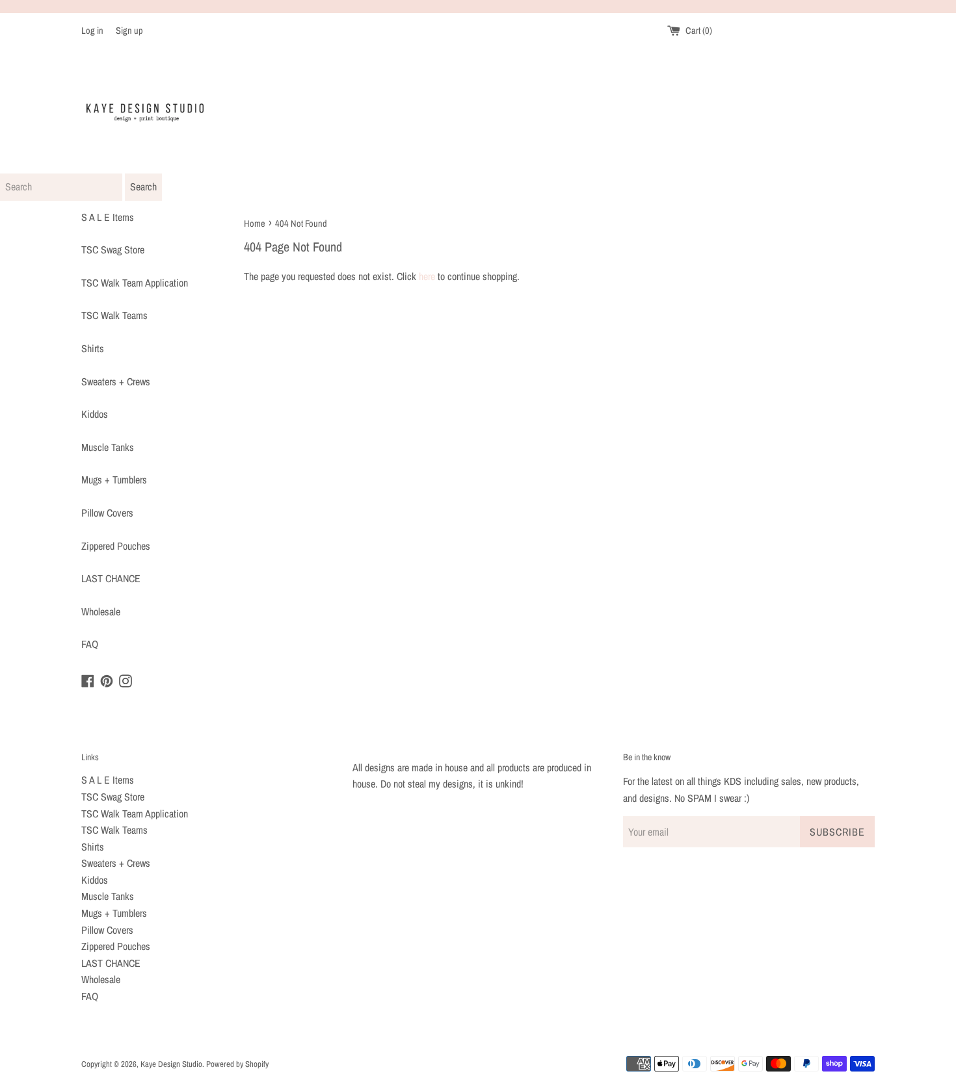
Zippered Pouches (115, 546)
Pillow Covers (107, 513)
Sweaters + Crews (115, 381)
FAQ (89, 644)
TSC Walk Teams (114, 315)
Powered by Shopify (237, 1064)
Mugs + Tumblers (114, 479)
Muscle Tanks (107, 447)
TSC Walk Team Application (134, 283)
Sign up (129, 30)
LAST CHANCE (110, 578)
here (427, 276)
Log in (92, 30)
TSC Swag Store (112, 249)
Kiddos (94, 414)
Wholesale (100, 611)
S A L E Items (107, 217)
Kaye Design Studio (171, 1064)
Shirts (92, 348)
